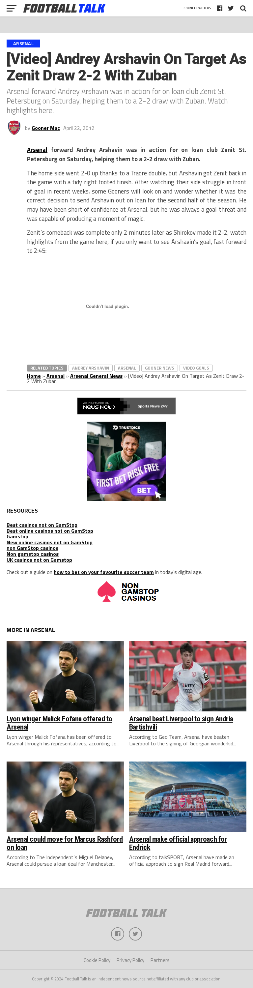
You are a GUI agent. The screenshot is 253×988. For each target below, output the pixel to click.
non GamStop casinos (32, 548)
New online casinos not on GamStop (50, 542)
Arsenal (37, 149)
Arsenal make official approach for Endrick (178, 843)
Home (34, 376)
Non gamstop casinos (33, 554)
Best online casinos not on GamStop (50, 531)
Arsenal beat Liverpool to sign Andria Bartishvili (181, 722)
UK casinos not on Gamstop (39, 560)
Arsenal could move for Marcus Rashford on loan (65, 843)
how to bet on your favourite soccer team (104, 572)
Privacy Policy (130, 960)
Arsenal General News (96, 376)
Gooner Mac (46, 128)
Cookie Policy (97, 960)
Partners (160, 960)
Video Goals (196, 368)
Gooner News (159, 368)
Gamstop (17, 536)
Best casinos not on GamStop (42, 525)
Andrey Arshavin (90, 368)
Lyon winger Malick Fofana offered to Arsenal (59, 722)
